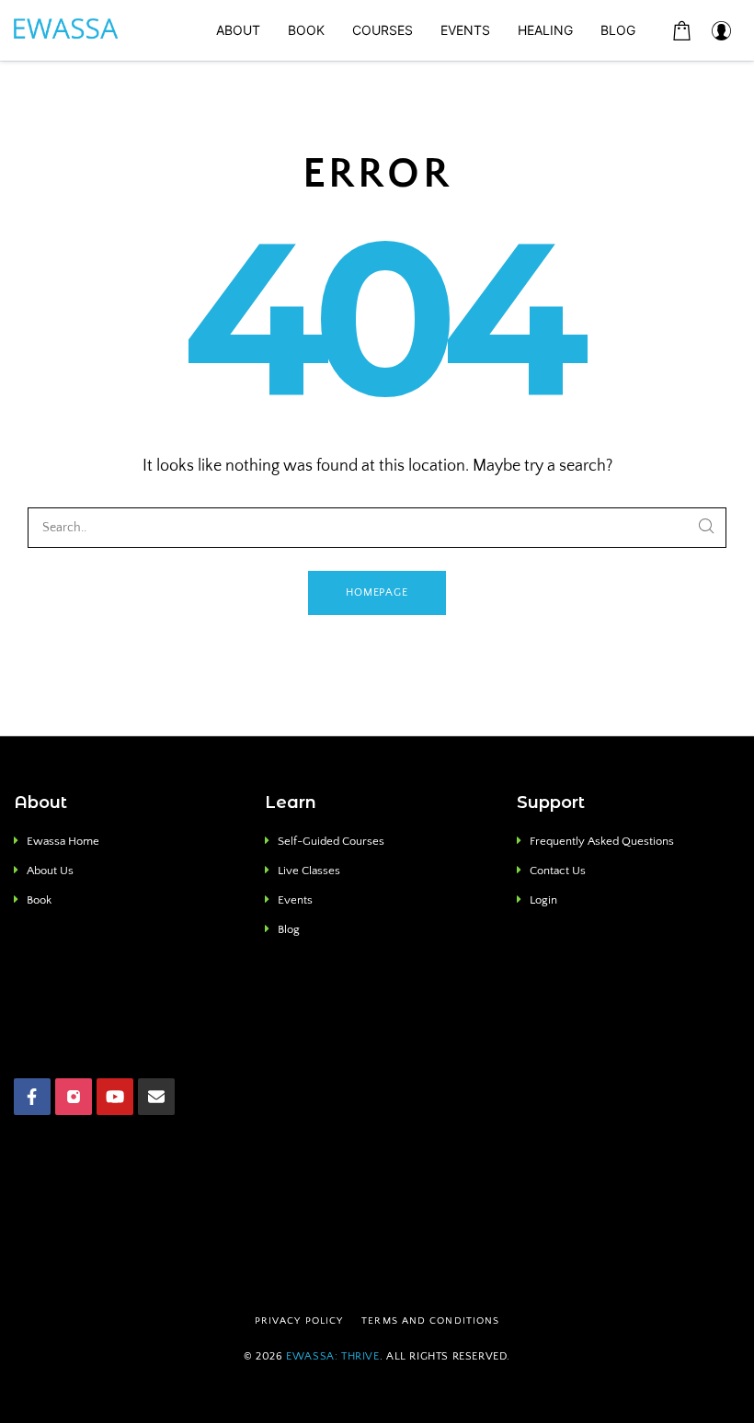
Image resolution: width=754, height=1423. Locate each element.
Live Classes (309, 870)
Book (39, 900)
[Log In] (721, 30)
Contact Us (558, 870)
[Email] (156, 1096)
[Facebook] (32, 1096)
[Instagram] (73, 1096)
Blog (289, 929)
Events (295, 900)
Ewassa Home (63, 841)
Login (543, 900)
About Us (50, 870)
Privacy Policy (299, 1320)
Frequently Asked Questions (602, 841)
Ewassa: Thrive (332, 1356)
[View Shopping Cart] (682, 30)
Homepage (377, 592)
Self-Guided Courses (331, 841)
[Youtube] (115, 1096)
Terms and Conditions (430, 1320)
